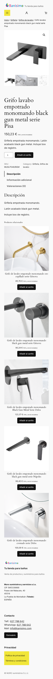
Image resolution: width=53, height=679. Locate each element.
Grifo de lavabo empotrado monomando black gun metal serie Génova (26, 342)
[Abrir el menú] (7, 12)
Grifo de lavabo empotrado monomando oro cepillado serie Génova (26, 275)
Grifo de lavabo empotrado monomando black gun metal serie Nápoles (26, 475)
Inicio (6, 20)
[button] (44, 34)
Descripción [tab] (14, 174)
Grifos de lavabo (26, 20)
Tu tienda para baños (34, 6)
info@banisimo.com (21, 628)
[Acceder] (26, 13)
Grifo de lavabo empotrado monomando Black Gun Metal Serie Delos (26, 408)
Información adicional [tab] (19, 180)
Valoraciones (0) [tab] (16, 186)
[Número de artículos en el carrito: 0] (46, 13)
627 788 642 (17, 621)
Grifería (14, 20)
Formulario (10, 635)
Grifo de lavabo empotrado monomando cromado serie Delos (26, 542)
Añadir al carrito (24, 155)
